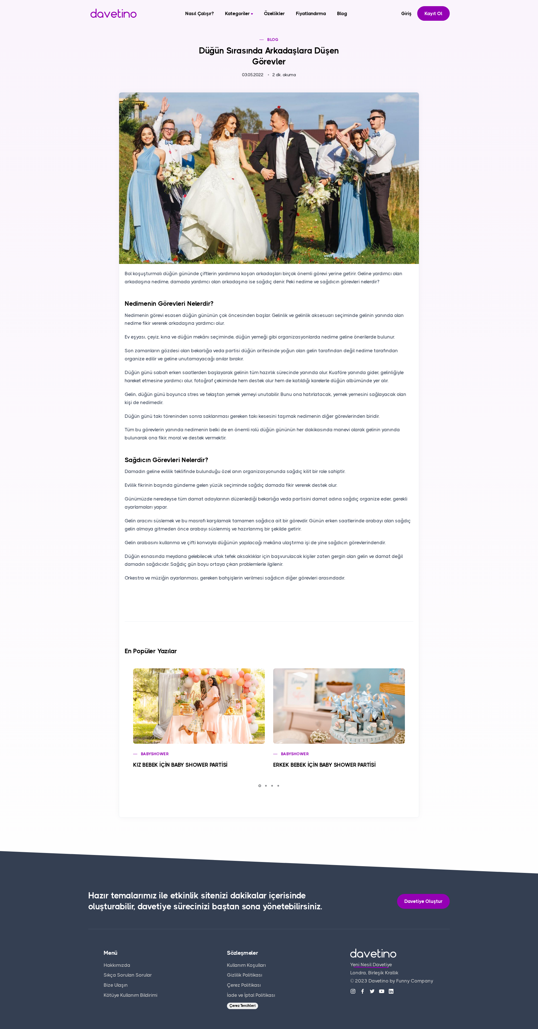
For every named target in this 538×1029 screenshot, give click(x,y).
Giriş (406, 13)
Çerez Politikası (244, 985)
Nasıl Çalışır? (199, 13)
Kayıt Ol (433, 13)
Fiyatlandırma (311, 13)
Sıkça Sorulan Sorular (128, 975)
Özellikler (274, 13)
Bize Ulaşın (116, 985)
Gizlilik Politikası (244, 975)
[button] (259, 785)
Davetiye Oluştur (423, 901)
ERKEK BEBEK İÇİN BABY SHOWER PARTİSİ (324, 765)
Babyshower (155, 754)
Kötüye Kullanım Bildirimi (130, 995)
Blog (342, 13)
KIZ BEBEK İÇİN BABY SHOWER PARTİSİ (180, 765)
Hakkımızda (117, 965)
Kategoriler (237, 13)
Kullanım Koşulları (246, 965)
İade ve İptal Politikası (251, 995)
